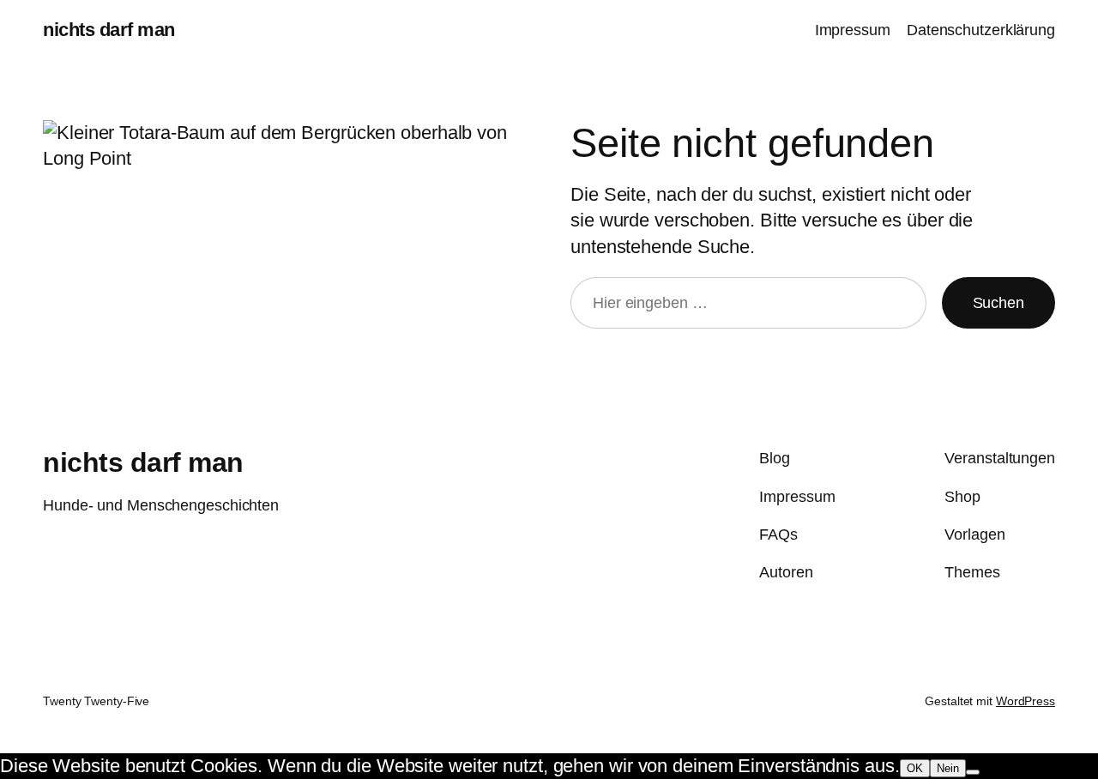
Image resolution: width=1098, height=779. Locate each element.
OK (915, 768)
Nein (948, 768)
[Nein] (973, 772)
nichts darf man (109, 29)
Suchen (998, 302)
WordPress (1025, 701)
